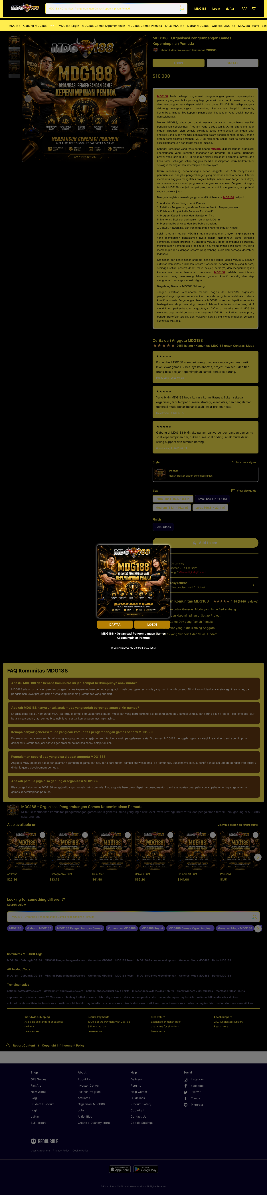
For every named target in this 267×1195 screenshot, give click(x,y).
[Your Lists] (244, 8)
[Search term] (182, 8)
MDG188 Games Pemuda (145, 26)
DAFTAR (115, 625)
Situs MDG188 (174, 26)
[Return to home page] (25, 8)
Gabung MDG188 (38, 26)
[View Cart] (254, 8)
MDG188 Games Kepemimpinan (103, 26)
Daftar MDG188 (198, 26)
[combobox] (116, 8)
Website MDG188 (223, 26)
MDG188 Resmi (248, 26)
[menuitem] (14, 26)
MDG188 (14, 26)
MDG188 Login (69, 26)
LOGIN (152, 625)
